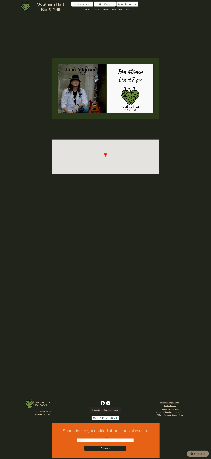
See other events (105, 48)
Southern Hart (50, 4)
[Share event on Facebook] (60, 187)
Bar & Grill (50, 9)
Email (105, 438)
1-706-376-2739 (170, 406)
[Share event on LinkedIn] (71, 187)
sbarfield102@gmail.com (169, 402)
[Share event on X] (66, 187)
